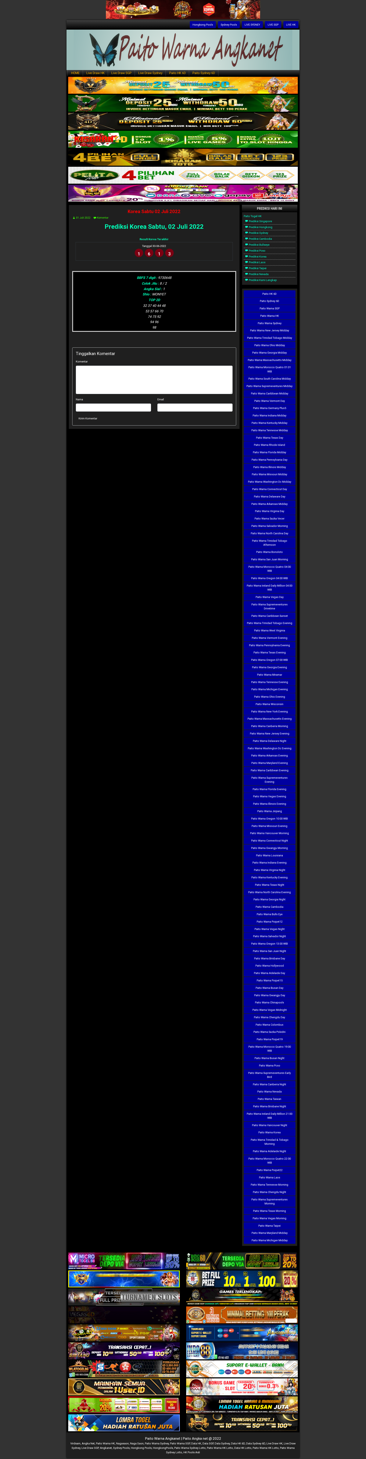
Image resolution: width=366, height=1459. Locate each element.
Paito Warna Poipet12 (270, 921)
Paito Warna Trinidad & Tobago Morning (269, 1141)
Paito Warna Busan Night (269, 1058)
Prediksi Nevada (258, 274)
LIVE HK (291, 24)
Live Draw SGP (121, 73)
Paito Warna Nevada (269, 1091)
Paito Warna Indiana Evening (269, 862)
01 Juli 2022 (83, 217)
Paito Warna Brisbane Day (269, 958)
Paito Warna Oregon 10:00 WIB (269, 818)
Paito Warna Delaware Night (269, 741)
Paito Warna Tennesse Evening (269, 682)
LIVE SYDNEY (252, 24)
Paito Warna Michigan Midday (270, 1240)
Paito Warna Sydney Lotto (190, 1447)
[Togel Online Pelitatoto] (183, 175)
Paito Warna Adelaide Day (269, 973)
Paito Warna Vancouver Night (269, 1125)
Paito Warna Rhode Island (269, 444)
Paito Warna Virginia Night (269, 870)
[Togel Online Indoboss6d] (242, 1261)
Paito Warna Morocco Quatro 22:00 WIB (269, 1160)
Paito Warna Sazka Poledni (270, 1031)
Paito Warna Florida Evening (269, 789)
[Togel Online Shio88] (242, 1405)
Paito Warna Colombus (269, 1024)
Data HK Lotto (242, 1447)
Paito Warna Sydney (269, 323)
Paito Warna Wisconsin (269, 704)
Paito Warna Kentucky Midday (269, 422)
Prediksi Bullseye (258, 244)
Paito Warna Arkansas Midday (269, 504)
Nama (79, 399)
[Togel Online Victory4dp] (124, 1279)
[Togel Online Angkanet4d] (242, 1369)
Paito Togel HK (253, 216)
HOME (75, 73)
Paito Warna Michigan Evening (269, 689)
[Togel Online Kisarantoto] (183, 157)
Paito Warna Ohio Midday (269, 345)
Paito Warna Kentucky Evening (269, 877)
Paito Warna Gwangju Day (269, 995)
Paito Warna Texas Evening (270, 652)
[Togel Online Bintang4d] (124, 1351)
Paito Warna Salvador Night (269, 936)
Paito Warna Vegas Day (270, 597)
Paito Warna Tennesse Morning (269, 1184)
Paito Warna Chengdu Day (269, 1017)
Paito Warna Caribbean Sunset (269, 615)
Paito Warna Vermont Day (269, 400)
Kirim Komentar (88, 418)
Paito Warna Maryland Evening (269, 763)
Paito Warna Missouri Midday (269, 474)
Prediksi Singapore (260, 221)
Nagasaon (122, 1443)
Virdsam (75, 1443)
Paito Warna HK (269, 315)
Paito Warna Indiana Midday (269, 415)
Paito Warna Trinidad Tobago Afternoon (269, 542)
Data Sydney (222, 1443)
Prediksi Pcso (256, 250)
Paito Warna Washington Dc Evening (269, 748)
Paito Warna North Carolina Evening (269, 892)
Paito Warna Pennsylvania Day (269, 459)
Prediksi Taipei (257, 268)
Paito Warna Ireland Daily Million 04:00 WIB (269, 587)
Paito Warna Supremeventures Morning (269, 1201)
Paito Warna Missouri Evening (269, 826)
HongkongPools (163, 1447)
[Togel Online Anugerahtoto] (242, 1333)
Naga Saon (137, 1443)
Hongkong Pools (203, 24)
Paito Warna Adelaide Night (269, 1151)
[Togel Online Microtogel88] (124, 1261)
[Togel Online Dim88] (183, 103)
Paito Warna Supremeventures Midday (270, 386)
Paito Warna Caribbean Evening (269, 770)
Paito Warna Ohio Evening (269, 696)
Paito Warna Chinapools (269, 1002)
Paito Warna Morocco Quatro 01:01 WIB (269, 369)
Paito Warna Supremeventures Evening (269, 779)
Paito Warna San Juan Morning (269, 559)
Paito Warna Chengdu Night (269, 1192)
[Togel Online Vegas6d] (124, 1315)
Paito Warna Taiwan (269, 1099)
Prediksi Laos (256, 262)
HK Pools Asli (191, 1452)
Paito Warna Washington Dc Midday (269, 481)
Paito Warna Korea (269, 1132)
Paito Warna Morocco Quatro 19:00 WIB (269, 1048)
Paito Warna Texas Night (269, 884)
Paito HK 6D (177, 73)
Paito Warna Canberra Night (269, 1084)
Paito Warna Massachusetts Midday (269, 360)
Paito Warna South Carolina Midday (269, 378)
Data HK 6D (238, 1443)
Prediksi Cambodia (260, 238)
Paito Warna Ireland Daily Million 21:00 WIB (269, 1115)
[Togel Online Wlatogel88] (124, 1369)
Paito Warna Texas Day (269, 437)
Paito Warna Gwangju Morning (269, 848)
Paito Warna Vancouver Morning (269, 833)
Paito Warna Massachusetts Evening (270, 718)
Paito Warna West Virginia (269, 630)
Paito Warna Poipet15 (270, 980)
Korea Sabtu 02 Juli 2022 (154, 211)
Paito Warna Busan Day (269, 987)
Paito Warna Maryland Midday (270, 1232)
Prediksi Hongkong (260, 227)
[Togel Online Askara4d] (124, 1333)
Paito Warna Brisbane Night (269, 1106)
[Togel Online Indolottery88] (242, 1351)
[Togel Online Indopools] (242, 1387)
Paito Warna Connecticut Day (269, 489)
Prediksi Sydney (258, 232)
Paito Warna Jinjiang (269, 811)
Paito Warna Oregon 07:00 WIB (269, 659)
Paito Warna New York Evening (269, 711)
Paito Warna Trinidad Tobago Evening (269, 623)
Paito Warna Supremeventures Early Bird (269, 1075)
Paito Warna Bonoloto (269, 552)
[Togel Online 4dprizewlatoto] (124, 1387)
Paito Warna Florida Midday (269, 452)
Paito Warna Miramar (269, 674)
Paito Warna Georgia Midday (269, 352)
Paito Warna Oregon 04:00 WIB (269, 578)
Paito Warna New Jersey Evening (269, 733)
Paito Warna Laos (269, 1177)
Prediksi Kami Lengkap (262, 280)
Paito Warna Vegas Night (270, 929)
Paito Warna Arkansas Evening (269, 755)
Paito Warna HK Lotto (220, 1447)
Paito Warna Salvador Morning (269, 526)
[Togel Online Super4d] (183, 121)
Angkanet (106, 1447)
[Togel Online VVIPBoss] (183, 85)
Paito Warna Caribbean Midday (269, 393)
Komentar (102, 217)
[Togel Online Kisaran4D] (183, 139)
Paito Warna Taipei (269, 1225)
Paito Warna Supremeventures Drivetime (269, 606)
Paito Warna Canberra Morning (269, 726)
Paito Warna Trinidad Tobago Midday (269, 337)
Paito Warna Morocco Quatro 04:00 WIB (269, 568)
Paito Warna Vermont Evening (269, 637)
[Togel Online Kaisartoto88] (124, 1405)
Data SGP (208, 1443)
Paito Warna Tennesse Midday (269, 430)
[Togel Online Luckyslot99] (242, 1279)
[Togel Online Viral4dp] (183, 193)
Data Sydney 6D (255, 1443)
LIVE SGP (273, 24)
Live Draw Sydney (150, 73)
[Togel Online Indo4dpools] (124, 1423)
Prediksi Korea (257, 256)
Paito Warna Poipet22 (270, 1170)
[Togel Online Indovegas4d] (242, 1423)
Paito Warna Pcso (269, 1065)
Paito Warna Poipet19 (270, 1039)
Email (160, 399)
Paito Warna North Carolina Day (269, 533)
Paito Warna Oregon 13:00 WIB (269, 943)
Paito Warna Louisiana (269, 855)
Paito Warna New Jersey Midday (269, 330)
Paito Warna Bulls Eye (270, 914)
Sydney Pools (229, 24)
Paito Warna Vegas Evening (269, 796)
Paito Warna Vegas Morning (269, 1218)
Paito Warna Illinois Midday (269, 467)
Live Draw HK (95, 73)
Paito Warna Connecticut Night (269, 840)
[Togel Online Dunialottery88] (242, 1315)
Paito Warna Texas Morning (269, 1210)
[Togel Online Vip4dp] (242, 1297)
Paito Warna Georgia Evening (269, 667)
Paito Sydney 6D (204, 73)
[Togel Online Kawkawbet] (124, 1297)
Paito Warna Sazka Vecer (269, 518)
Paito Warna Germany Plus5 (269, 408)
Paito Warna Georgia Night (270, 899)
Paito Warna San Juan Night (269, 951)
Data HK (196, 1443)
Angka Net (88, 1443)
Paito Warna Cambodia (269, 906)
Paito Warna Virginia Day (269, 511)
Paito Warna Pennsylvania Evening (269, 645)
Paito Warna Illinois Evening (269, 803)
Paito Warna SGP (270, 308)
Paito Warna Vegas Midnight (269, 1009)
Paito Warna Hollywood (269, 965)
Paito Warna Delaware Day (269, 496)
